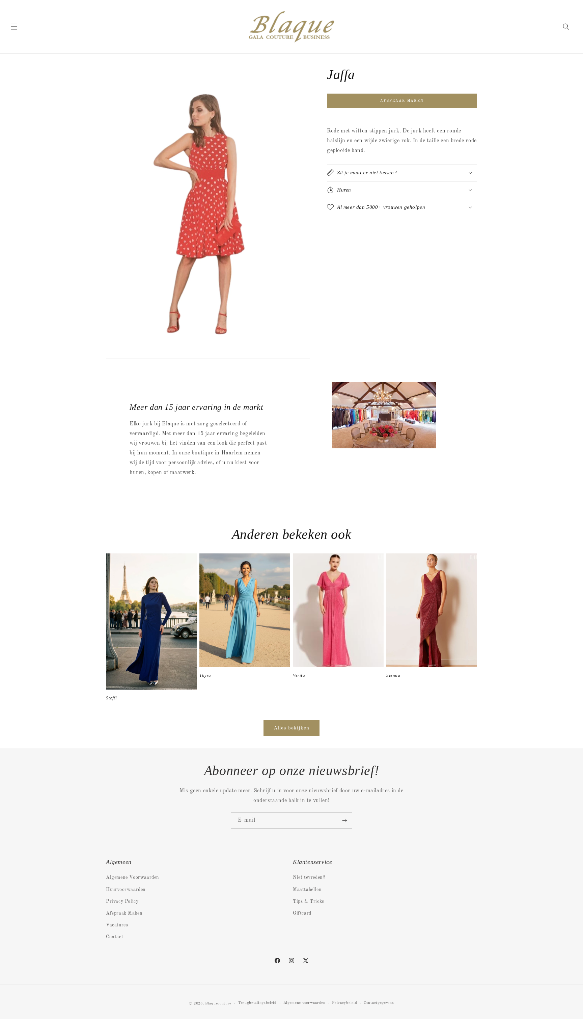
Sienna (393, 675)
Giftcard (302, 913)
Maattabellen (307, 889)
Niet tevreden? (309, 877)
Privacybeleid (344, 1003)
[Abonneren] (344, 820)
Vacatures (117, 925)
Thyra (205, 675)
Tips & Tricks (308, 901)
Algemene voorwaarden (304, 1003)
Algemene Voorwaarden (132, 877)
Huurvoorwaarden (126, 889)
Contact (114, 937)
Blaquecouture (218, 1003)
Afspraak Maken (124, 913)
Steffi (111, 697)
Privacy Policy (122, 901)
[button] (14, 26)
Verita (299, 675)
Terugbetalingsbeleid (257, 1003)
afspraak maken (402, 100)
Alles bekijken (291, 728)
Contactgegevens (379, 1003)
